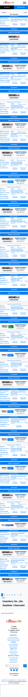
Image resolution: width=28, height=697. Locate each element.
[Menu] (24, 3)
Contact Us (4, 680)
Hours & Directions (13, 652)
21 (20, 595)
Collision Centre (13, 660)
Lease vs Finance (13, 647)
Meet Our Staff (13, 651)
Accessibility (12, 680)
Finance (13, 642)
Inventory (13, 635)
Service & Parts (13, 655)
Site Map (3, 681)
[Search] (25, 665)
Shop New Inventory (13, 637)
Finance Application (13, 644)
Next (3, 598)
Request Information (14, 32)
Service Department (13, 657)
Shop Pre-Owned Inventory (13, 639)
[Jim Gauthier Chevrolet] (8, 2)
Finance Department (13, 645)
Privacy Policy (13, 654)
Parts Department (13, 659)
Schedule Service (13, 662)
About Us (13, 649)
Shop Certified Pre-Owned (13, 640)
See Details (14, 29)
